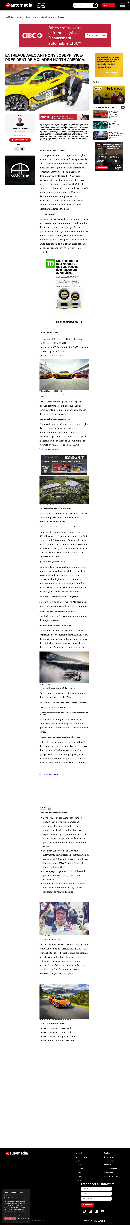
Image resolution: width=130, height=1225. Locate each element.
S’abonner (80, 619)
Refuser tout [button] (22, 1218)
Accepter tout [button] (10, 1218)
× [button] (28, 1191)
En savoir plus (18, 1215)
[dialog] (16, 1206)
